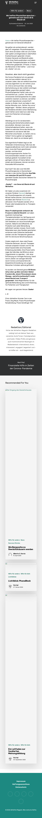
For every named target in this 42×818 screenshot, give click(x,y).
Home (7, 41)
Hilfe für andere (17, 11)
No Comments (21, 25)
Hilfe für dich (25, 574)
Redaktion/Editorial (17, 23)
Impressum (21, 781)
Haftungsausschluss (21, 784)
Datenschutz (21, 787)
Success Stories (14, 543)
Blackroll (25, 200)
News (29, 11)
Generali (22, 193)
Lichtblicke (12, 577)
